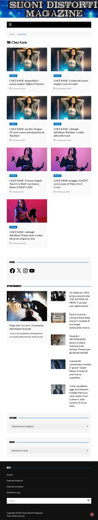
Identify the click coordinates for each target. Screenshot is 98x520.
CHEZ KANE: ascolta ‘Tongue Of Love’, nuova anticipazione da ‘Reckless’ (26, 132)
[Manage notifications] (92, 514)
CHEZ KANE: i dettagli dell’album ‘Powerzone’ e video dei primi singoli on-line (26, 235)
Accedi (10, 474)
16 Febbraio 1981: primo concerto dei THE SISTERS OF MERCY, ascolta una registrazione (79, 299)
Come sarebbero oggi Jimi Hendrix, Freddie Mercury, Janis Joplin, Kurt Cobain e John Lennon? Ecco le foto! (79, 395)
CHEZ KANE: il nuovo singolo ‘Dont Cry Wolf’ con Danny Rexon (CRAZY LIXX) (25, 184)
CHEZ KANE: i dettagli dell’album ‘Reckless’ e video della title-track (69, 132)
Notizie (13, 76)
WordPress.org (13, 492)
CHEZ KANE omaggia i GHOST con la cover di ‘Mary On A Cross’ (71, 184)
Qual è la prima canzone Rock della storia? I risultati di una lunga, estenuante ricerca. (79, 321)
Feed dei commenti (15, 486)
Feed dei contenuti (15, 480)
